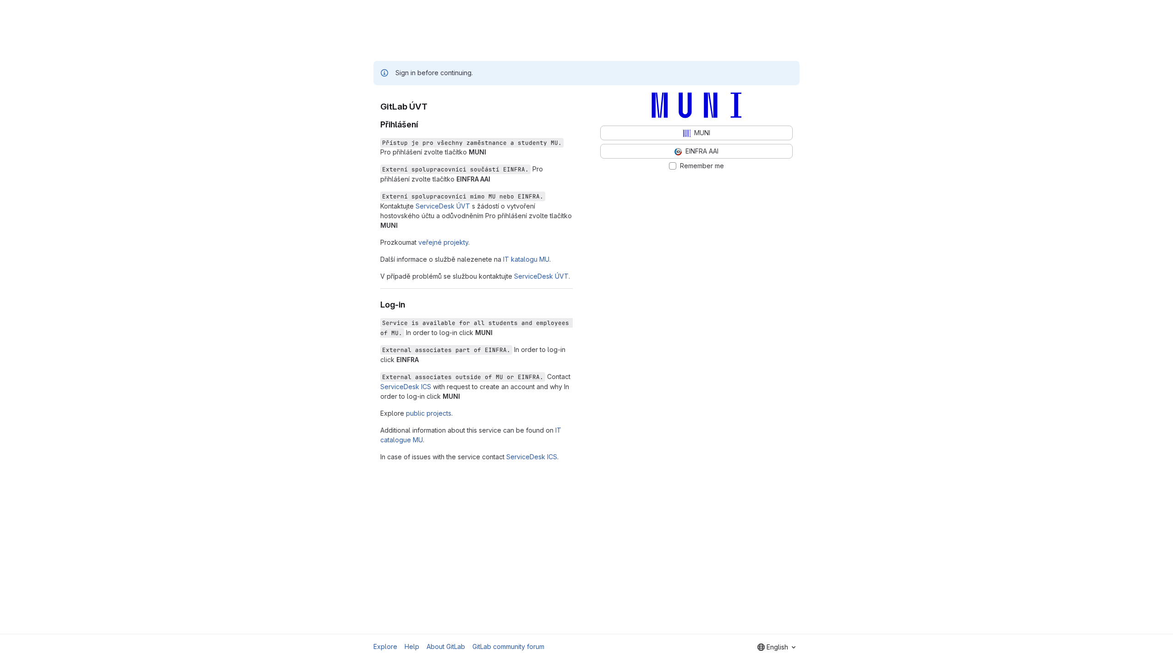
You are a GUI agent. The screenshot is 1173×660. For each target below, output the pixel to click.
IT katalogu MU (526, 259)
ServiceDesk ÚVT (443, 206)
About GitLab (446, 646)
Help (412, 646)
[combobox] (776, 647)
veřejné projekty (443, 242)
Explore (385, 646)
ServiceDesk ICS (405, 386)
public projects (428, 413)
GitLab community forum (508, 646)
